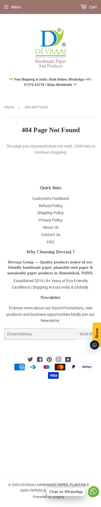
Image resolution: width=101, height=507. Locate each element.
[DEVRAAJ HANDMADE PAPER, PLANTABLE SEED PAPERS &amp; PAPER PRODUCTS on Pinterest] (49, 360)
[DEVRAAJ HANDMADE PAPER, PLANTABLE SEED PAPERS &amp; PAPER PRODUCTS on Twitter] (30, 360)
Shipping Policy (50, 213)
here (87, 146)
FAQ (50, 242)
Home (9, 107)
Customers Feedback (50, 198)
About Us (51, 227)
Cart (92, 7)
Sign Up (86, 334)
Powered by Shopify (48, 497)
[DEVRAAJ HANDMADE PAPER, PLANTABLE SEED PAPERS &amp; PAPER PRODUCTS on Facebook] (40, 360)
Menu (16, 7)
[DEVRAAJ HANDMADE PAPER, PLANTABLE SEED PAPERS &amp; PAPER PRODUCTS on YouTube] (68, 360)
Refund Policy (51, 206)
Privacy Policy (50, 220)
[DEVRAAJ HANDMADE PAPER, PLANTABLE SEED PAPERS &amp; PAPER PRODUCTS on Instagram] (58, 360)
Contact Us (50, 234)
